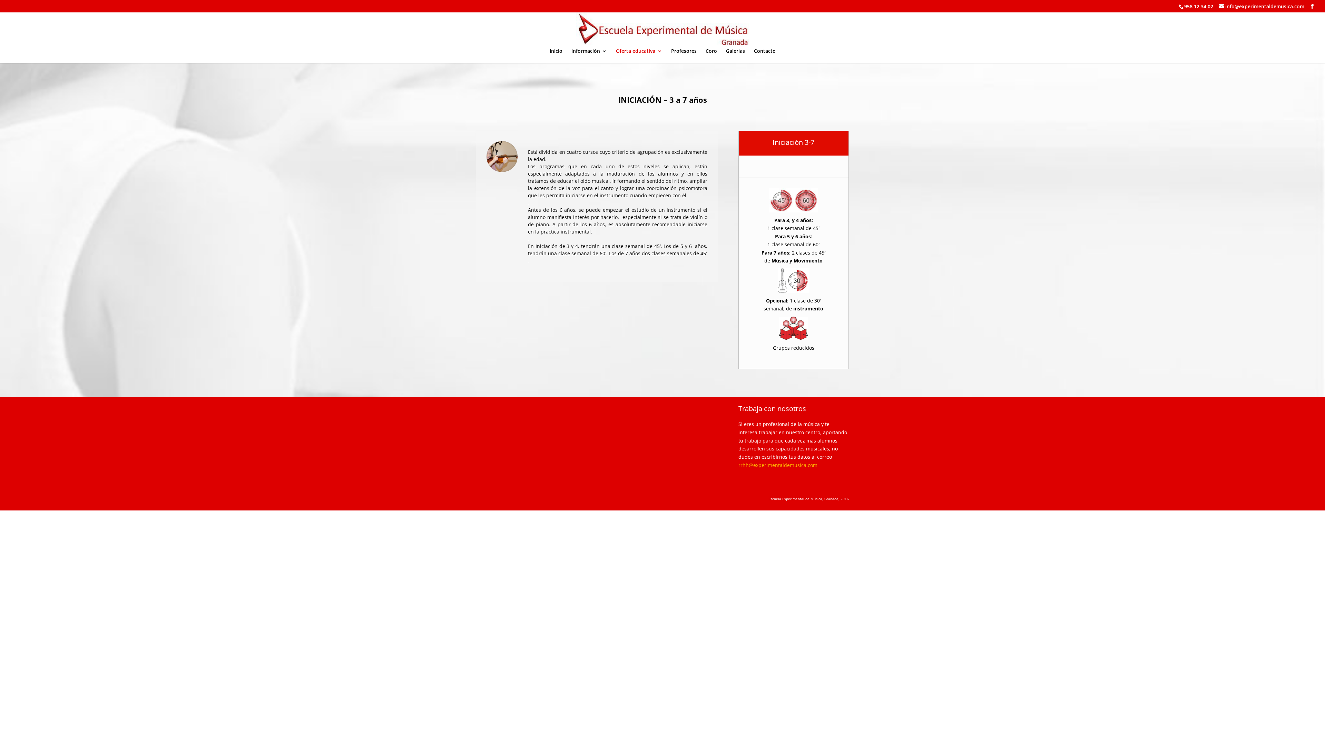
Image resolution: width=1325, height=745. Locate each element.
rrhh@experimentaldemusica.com (777, 465)
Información (585, 51)
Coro (711, 51)
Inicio (556, 51)
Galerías (735, 51)
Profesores (684, 51)
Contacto (765, 51)
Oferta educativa (635, 51)
